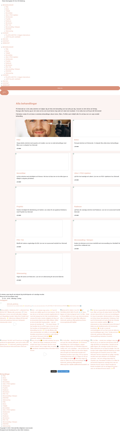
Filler (7, 7)
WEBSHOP (6, 43)
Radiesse (8, 21)
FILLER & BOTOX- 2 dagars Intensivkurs (18, 35)
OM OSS (5, 39)
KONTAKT (6, 41)
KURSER (5, 33)
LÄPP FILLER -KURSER (13, 37)
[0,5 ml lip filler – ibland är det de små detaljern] (75, 354)
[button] (60, 45)
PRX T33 (8, 25)
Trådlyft (8, 11)
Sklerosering (9, 31)
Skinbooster (9, 17)
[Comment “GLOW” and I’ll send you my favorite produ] (15, 354)
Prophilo (8, 19)
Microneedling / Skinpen (13, 27)
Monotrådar (9, 13)
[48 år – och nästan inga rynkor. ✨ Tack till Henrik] (45, 324)
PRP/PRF (8, 29)
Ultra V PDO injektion (12, 15)
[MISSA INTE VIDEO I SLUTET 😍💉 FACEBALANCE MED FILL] (75, 324)
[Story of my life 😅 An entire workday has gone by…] (45, 354)
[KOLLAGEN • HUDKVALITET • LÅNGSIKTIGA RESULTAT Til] (15, 324)
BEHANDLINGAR (8, 5)
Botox (7, 9)
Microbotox (9, 23)
